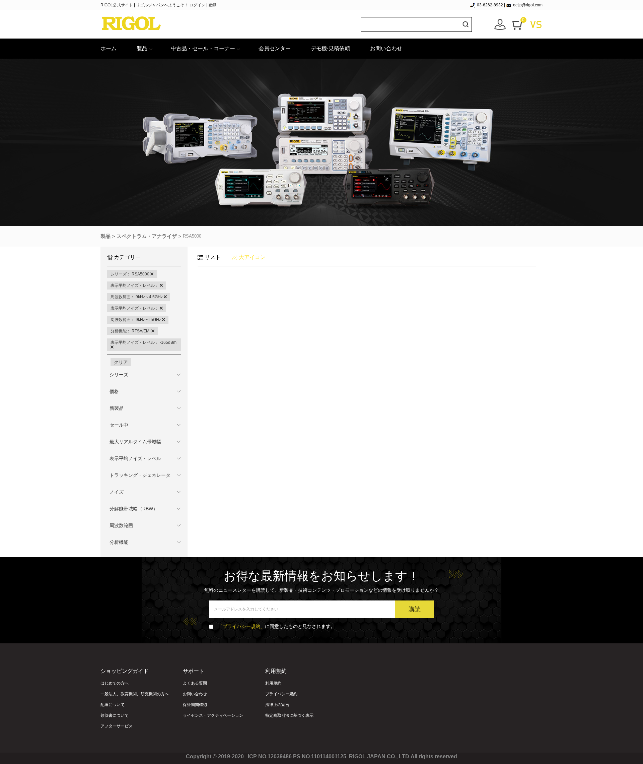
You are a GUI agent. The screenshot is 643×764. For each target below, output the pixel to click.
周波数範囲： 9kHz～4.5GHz (137, 297)
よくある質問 (195, 683)
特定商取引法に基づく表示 (289, 715)
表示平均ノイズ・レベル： (135, 285)
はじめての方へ (114, 683)
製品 (142, 48)
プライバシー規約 (281, 694)
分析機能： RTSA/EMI (131, 331)
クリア (121, 362)
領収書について (114, 715)
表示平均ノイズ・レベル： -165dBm (143, 342)
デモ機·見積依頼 (330, 48)
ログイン (197, 5)
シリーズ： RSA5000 (130, 274)
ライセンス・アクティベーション (213, 715)
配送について (112, 704)
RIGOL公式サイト (117, 5)
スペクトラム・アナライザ (147, 236)
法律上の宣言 (277, 704)
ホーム (108, 48)
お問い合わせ (386, 48)
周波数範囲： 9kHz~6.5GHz (136, 319)
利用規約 (273, 683)
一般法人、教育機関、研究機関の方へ (134, 694)
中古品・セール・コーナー (203, 48)
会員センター (275, 48)
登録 (212, 5)
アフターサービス (116, 726)
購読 (415, 609)
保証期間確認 (195, 704)
